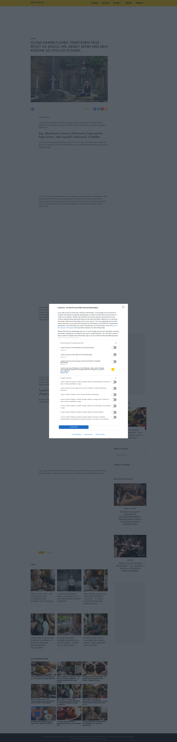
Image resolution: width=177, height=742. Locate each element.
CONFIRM (74, 427)
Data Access (88, 434)
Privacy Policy (100, 434)
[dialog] (88, 371)
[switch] (114, 347)
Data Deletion (77, 434)
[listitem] (88, 343)
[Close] (124, 308)
